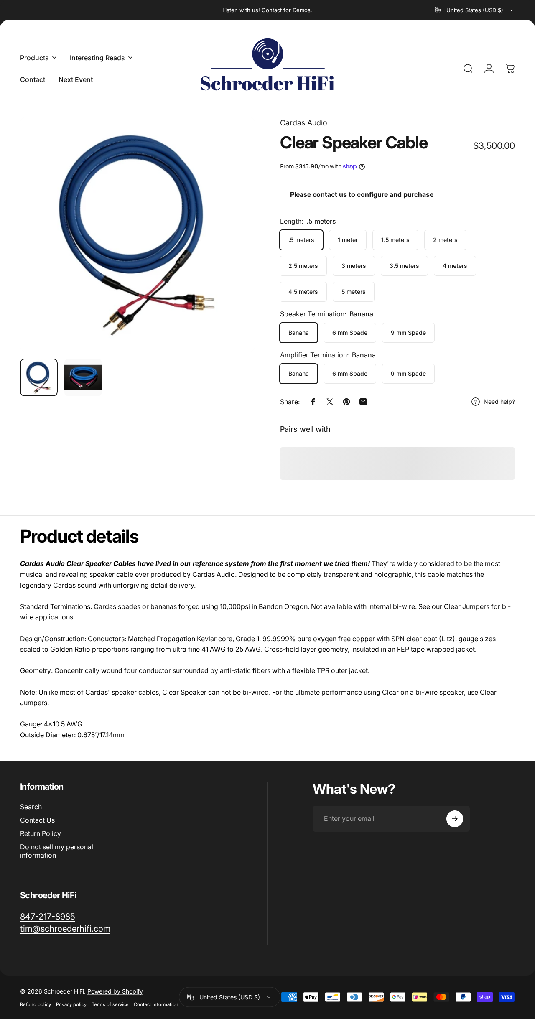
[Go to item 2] (83, 377)
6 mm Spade (349, 332)
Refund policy (35, 1004)
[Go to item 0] (39, 377)
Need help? (499, 401)
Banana (298, 332)
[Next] (233, 248)
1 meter (348, 239)
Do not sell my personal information (56, 851)
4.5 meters (303, 291)
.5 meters (301, 239)
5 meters (353, 291)
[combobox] (475, 10)
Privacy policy (71, 1004)
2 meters (445, 239)
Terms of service (110, 1004)
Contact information (156, 1004)
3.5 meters (404, 265)
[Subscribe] (454, 818)
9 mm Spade (408, 332)
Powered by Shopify (115, 990)
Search (31, 806)
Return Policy (40, 833)
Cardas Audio (303, 122)
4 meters (455, 265)
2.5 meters (303, 265)
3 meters (353, 265)
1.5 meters (395, 239)
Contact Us (37, 820)
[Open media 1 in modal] (137, 234)
